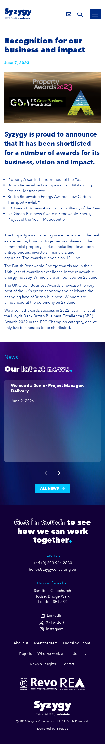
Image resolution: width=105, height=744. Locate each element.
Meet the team (45, 643)
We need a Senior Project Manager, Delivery (47, 388)
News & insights (43, 664)
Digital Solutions (76, 643)
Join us (79, 653)
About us (21, 643)
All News (49, 488)
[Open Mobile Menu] (95, 14)
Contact (68, 664)
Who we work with (52, 653)
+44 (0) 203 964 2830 (52, 563)
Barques (62, 729)
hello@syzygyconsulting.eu (52, 569)
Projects (25, 653)
